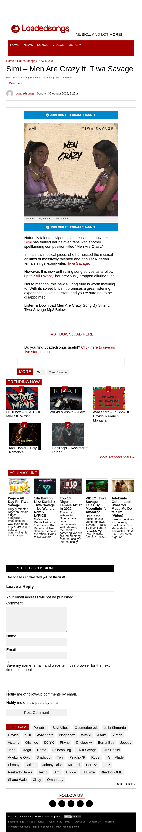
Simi (40, 372)
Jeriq (11, 750)
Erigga (71, 772)
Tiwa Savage (78, 263)
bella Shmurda (115, 728)
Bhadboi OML (111, 772)
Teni (60, 757)
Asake (102, 735)
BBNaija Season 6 (43, 826)
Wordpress (54, 816)
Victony (13, 742)
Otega (26, 750)
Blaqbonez (67, 735)
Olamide (31, 742)
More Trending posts (116, 457)
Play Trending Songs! (67, 826)
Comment (16, 83)
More (73, 44)
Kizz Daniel (111, 750)
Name (11, 636)
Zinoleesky (84, 742)
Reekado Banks (20, 772)
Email (11, 649)
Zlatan (117, 735)
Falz (107, 765)
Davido (13, 735)
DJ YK (49, 742)
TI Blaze (88, 772)
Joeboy (125, 742)
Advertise (109, 821)
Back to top (123, 784)
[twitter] (61, 803)
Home (14, 44)
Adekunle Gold (19, 757)
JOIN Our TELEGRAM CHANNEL (72, 115)
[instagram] (71, 803)
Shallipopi (44, 757)
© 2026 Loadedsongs (20, 816)
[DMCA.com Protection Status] (72, 816)
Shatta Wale (17, 780)
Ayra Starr (45, 735)
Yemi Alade (115, 757)
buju (28, 735)
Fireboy (13, 765)
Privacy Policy (54, 821)
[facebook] (52, 803)
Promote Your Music (19, 826)
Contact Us (94, 821)
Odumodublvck (86, 728)
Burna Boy (106, 742)
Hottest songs (26, 61)
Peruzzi (91, 765)
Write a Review (35, 821)
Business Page (16, 821)
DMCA (68, 821)
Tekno (42, 772)
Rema (41, 750)
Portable (40, 728)
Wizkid (86, 735)
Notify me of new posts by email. (33, 702)
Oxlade (30, 765)
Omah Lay (55, 780)
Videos (58, 44)
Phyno (65, 742)
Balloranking (61, 750)
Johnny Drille (52, 765)
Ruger (96, 757)
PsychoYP (77, 757)
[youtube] (80, 803)
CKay (37, 780)
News (28, 44)
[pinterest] (89, 803)
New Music (45, 61)
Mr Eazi (74, 765)
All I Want (44, 276)
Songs (42, 44)
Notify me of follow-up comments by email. (41, 694)
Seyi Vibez (60, 728)
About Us (80, 821)
